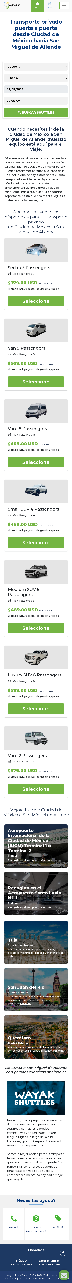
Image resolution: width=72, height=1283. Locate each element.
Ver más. (46, 860)
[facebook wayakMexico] (63, 1253)
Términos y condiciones (31, 1278)
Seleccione (36, 301)
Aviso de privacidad (57, 1278)
